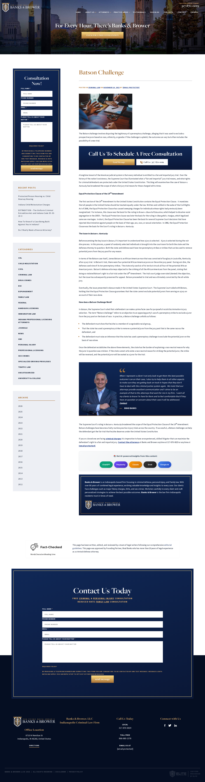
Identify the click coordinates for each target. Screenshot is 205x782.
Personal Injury (27, 344)
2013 (20, 479)
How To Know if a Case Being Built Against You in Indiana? (34, 223)
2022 (20, 428)
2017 (20, 456)
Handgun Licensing (28, 308)
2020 (20, 439)
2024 (20, 417)
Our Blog (154, 12)
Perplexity (120, 465)
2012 (20, 484)
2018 (20, 451)
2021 (20, 434)
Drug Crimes (24, 280)
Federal (22, 302)
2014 (20, 473)
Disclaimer (61, 772)
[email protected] (131, 87)
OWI (20, 339)
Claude (136, 465)
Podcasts (168, 12)
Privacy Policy (76, 772)
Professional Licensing (31, 350)
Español (194, 12)
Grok (150, 465)
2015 (20, 467)
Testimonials (139, 12)
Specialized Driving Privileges (34, 361)
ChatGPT (106, 465)
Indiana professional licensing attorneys (35, 320)
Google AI (164, 465)
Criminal (84, 598)
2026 (20, 406)
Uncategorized (26, 372)
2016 (20, 462)
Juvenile (23, 328)
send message (119, 162)
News (21, 333)
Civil (20, 269)
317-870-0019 (190, 6)
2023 (20, 423)
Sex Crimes (24, 356)
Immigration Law (27, 314)
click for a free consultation (102, 35)
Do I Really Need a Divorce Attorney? (35, 230)
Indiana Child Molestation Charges (34, 204)
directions (34, 745)
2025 (20, 411)
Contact (182, 12)
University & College (29, 378)
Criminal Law (94, 87)
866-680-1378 (125, 738)
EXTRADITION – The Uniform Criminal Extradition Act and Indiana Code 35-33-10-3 (36, 213)
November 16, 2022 (111, 87)
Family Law (23, 297)
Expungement (25, 291)
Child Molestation (28, 263)
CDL (20, 258)
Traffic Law (24, 367)
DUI (20, 286)
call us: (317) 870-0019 (153, 162)
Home (78, 12)
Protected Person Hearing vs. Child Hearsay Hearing (34, 197)
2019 (20, 445)
